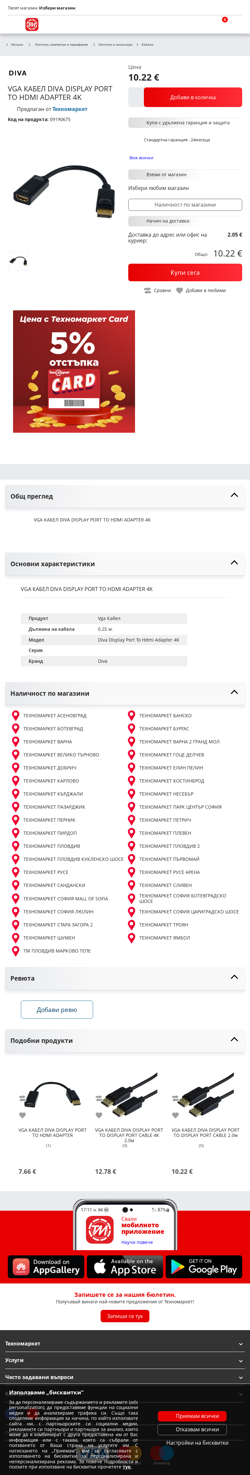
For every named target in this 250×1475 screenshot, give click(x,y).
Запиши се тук (125, 1315)
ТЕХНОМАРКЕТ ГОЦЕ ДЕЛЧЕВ (171, 755)
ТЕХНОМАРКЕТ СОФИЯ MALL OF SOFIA (65, 898)
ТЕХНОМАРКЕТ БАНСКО (165, 715)
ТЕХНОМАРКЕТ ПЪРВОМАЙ (169, 859)
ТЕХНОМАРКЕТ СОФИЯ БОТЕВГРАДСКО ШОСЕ (182, 898)
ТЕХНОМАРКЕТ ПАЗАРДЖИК (54, 807)
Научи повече (137, 1242)
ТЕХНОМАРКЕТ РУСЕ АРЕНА (169, 872)
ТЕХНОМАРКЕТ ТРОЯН (163, 925)
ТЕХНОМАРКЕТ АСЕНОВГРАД (55, 715)
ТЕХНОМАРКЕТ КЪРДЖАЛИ (53, 794)
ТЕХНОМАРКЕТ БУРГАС (164, 728)
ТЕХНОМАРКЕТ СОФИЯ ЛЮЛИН (58, 911)
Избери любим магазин (158, 188)
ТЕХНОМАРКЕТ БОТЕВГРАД (53, 728)
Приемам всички (197, 1416)
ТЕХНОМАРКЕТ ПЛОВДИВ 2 (169, 846)
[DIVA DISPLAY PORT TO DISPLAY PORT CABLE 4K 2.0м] (129, 1092)
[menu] (14, 24)
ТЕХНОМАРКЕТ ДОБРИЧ (49, 768)
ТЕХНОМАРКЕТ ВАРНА (47, 741)
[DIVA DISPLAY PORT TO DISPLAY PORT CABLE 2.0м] (205, 1092)
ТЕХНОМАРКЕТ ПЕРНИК (49, 820)
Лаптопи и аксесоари (115, 45)
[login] (235, 24)
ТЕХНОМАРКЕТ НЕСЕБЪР (166, 794)
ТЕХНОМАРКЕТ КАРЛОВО (51, 781)
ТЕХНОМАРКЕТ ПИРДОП (50, 833)
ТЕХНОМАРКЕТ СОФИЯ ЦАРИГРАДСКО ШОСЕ (189, 911)
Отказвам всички (197, 1429)
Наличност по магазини (185, 204)
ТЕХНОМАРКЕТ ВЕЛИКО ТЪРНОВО (61, 755)
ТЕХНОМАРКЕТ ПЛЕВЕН (165, 833)
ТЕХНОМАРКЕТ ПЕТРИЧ (165, 820)
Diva (102, 661)
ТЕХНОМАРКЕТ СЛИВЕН (165, 885)
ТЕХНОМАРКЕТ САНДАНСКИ (54, 885)
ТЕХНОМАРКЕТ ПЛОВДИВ (51, 846)
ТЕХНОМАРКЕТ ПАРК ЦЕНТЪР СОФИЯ (180, 807)
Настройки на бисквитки (197, 1442)
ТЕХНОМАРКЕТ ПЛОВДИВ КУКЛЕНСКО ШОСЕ (73, 859)
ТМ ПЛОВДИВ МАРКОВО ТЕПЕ (57, 951)
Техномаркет (70, 109)
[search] (204, 24)
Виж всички (141, 158)
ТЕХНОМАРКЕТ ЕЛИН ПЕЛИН (171, 768)
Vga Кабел (109, 618)
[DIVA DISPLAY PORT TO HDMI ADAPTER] (52, 1092)
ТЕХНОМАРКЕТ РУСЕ (45, 872)
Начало (17, 45)
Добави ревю (57, 1009)
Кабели (147, 45)
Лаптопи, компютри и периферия (61, 44)
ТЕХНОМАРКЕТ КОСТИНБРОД (171, 781)
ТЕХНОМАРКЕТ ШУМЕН (49, 938)
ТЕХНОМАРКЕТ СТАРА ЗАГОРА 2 (58, 925)
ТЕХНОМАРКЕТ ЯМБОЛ (164, 938)
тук (127, 1467)
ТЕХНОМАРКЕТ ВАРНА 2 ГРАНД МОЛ (179, 741)
